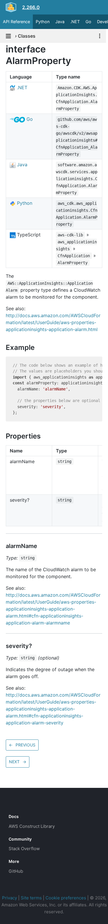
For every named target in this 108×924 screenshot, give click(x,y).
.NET (75, 21)
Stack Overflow (24, 848)
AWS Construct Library (32, 826)
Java (60, 21)
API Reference (16, 21)
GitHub (16, 871)
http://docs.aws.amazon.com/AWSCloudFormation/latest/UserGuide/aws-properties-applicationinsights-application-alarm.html (53, 322)
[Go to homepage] (19, 803)
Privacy (9, 898)
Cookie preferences (66, 898)
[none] (3, 49)
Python (43, 21)
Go (88, 21)
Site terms (31, 898)
